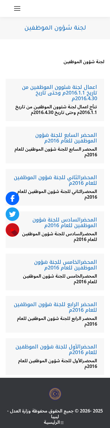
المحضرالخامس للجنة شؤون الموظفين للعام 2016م (65, 265)
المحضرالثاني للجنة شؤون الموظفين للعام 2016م (55, 180)
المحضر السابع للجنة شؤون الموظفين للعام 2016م (66, 138)
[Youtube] (12, 230)
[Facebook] (12, 198)
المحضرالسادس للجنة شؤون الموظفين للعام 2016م (64, 222)
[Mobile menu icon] (17, 8)
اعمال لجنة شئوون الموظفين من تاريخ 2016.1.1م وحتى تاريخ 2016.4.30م (59, 92)
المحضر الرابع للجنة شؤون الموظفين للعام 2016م (55, 307)
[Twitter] (12, 214)
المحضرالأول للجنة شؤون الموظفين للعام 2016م (56, 349)
